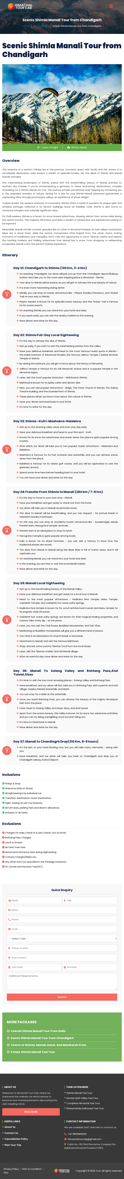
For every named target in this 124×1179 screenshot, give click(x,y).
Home (26, 26)
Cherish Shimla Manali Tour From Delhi (38, 1031)
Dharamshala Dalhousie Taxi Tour (85, 1108)
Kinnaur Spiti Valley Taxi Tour (82, 1098)
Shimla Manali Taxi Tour (79, 1093)
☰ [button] (111, 6)
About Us (10, 1127)
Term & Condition (31, 1169)
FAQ (6, 1172)
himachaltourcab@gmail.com (84, 1139)
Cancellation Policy (16, 1139)
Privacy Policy (11, 1169)
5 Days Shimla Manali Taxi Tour (33, 1052)
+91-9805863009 (76, 1134)
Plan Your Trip (13, 1145)
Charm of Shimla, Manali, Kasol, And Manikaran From (48, 1045)
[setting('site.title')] (20, 6)
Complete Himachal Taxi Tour (83, 1103)
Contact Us (11, 1133)
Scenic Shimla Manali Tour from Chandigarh (42, 1038)
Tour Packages (41, 26)
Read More (31, 1111)
